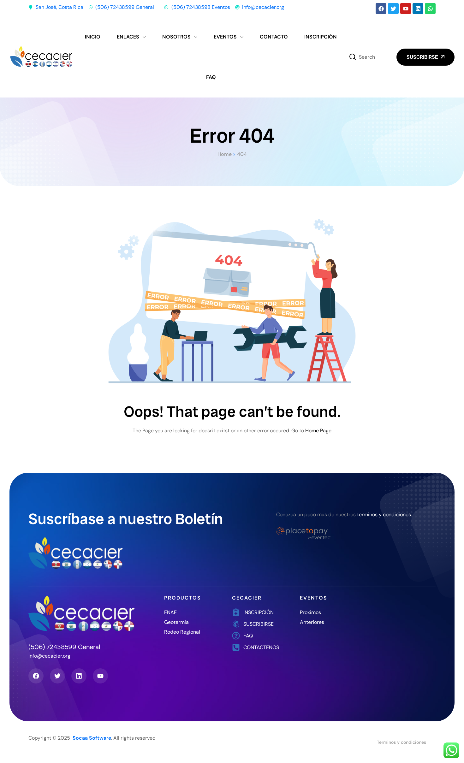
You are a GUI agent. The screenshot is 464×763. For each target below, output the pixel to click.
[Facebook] (381, 8)
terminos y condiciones (384, 514)
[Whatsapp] (430, 8)
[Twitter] (393, 8)
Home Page (318, 430)
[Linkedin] (418, 8)
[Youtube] (405, 8)
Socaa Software (92, 738)
